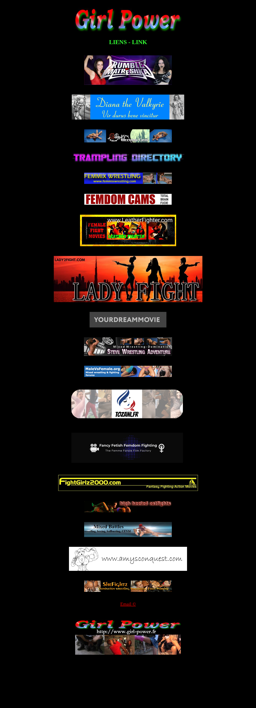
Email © (128, 604)
